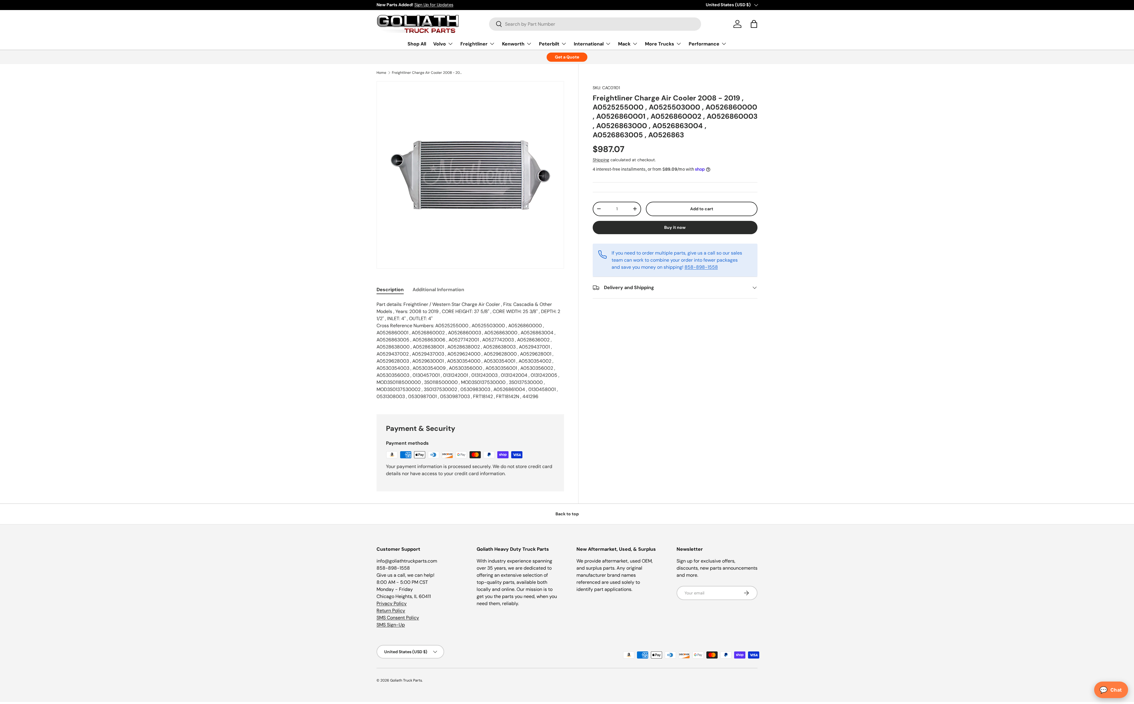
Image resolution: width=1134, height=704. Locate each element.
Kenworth (513, 44)
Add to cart (701, 208)
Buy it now (675, 227)
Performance (704, 44)
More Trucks (659, 44)
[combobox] (595, 24)
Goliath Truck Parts (406, 680)
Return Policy (391, 610)
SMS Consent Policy (398, 618)
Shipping (601, 159)
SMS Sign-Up (391, 625)
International (589, 44)
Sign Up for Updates (433, 4)
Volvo (439, 44)
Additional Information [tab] (438, 289)
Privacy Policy (392, 603)
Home (381, 72)
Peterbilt (549, 44)
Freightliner (474, 44)
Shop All (417, 44)
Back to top (567, 513)
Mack (624, 44)
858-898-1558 (701, 267)
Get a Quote (567, 57)
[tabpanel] (470, 350)
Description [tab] (390, 289)
